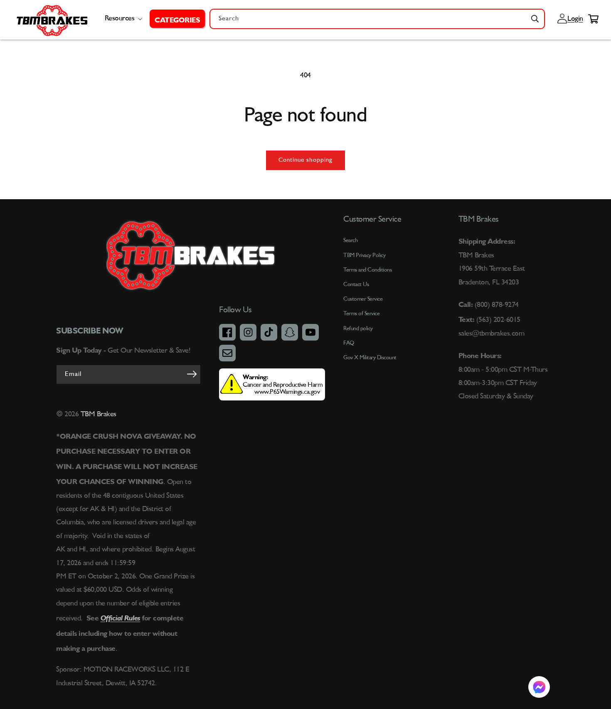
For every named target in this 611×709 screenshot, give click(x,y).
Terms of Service (361, 313)
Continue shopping (305, 160)
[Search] (535, 19)
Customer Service (362, 299)
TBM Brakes (97, 414)
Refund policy (358, 328)
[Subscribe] (191, 374)
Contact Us (356, 284)
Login (574, 18)
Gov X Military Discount (370, 358)
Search (350, 240)
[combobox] (377, 19)
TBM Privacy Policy (364, 255)
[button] (177, 18)
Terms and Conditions (367, 270)
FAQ (348, 343)
